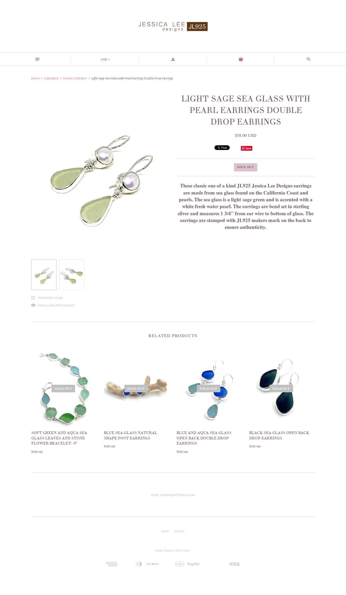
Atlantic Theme (163, 550)
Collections (51, 78)
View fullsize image (47, 298)
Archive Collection (75, 78)
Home (35, 78)
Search (165, 531)
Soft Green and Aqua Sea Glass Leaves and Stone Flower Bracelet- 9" (59, 438)
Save (248, 148)
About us (179, 531)
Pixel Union (182, 550)
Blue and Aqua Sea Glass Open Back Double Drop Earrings (204, 438)
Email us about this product (52, 306)
